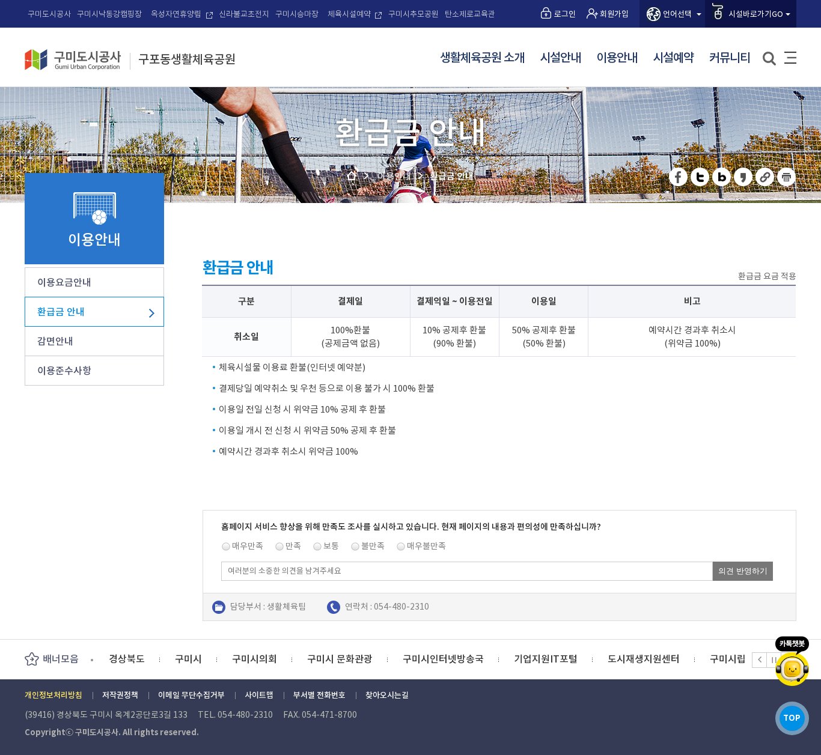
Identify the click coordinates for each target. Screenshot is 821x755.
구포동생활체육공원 (187, 60)
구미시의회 (188, 659)
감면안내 (55, 341)
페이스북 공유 (679, 177)
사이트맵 (790, 58)
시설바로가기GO (755, 14)
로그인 (565, 14)
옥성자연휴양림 (176, 14)
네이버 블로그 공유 (722, 177)
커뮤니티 (729, 58)
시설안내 (560, 58)
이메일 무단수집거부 (191, 695)
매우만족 (247, 546)
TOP (792, 718)
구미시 (122, 659)
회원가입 (614, 14)
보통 (331, 546)
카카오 (792, 661)
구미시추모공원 (413, 14)
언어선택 (677, 14)
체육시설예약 (349, 14)
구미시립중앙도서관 (684, 659)
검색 (770, 59)
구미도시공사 (49, 14)
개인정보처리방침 (53, 695)
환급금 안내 (61, 312)
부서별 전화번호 (319, 695)
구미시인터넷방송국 (377, 659)
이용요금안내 (64, 282)
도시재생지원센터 (578, 659)
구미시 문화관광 (274, 659)
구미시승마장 (297, 14)
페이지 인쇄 (786, 177)
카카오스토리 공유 (744, 177)
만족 (293, 546)
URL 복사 (765, 177)
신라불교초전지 (244, 14)
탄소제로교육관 (470, 14)
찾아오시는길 (387, 695)
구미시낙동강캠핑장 (109, 14)
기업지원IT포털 (479, 659)
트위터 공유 (700, 177)
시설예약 (673, 58)
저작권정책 (120, 695)
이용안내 (616, 58)
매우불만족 (426, 546)
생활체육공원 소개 (482, 58)
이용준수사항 (64, 371)
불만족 (373, 546)
